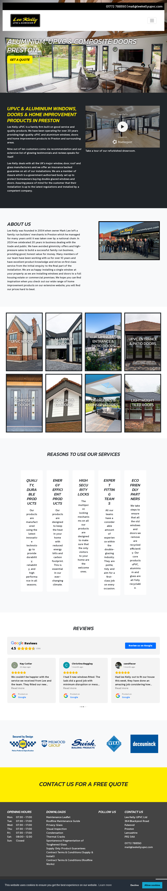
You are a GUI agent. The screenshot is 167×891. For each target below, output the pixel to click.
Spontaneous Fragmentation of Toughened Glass (65, 842)
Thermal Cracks (55, 837)
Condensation (54, 833)
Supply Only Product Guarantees (65, 848)
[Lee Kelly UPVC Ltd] (25, 20)
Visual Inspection (56, 829)
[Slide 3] (89, 88)
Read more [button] (17, 688)
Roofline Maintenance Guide (63, 821)
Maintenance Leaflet (58, 817)
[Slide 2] (83, 88)
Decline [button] (134, 885)
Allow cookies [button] (152, 885)
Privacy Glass (54, 825)
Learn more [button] (105, 885)
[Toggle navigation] (152, 20)
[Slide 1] (77, 88)
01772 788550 (116, 6)
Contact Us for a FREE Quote (83, 784)
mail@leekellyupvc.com (145, 6)
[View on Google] (14, 665)
